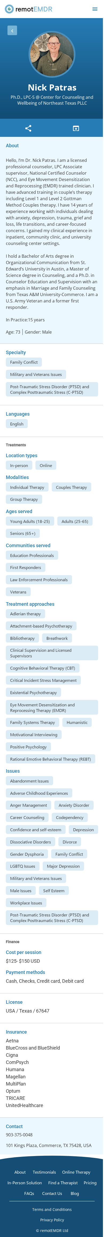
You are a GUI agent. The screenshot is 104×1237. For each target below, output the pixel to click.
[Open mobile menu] (95, 9)
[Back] (12, 30)
